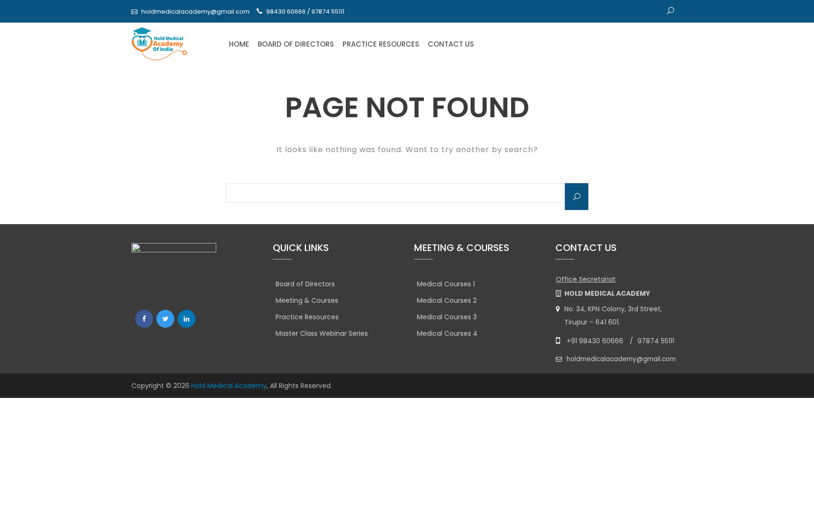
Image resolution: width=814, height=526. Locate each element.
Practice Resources (380, 44)
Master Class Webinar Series (322, 333)
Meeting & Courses (307, 300)
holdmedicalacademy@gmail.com (195, 11)
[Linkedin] (186, 319)
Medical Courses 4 (447, 333)
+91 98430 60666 (595, 341)
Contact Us (451, 44)
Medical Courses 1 (446, 284)
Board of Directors (296, 44)
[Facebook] (144, 319)
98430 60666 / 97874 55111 (305, 11)
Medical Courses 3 (447, 317)
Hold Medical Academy (229, 385)
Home (239, 44)
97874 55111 (655, 341)
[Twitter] (165, 319)
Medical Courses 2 (447, 300)
